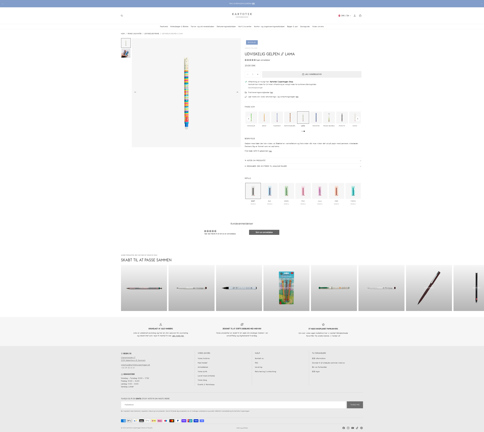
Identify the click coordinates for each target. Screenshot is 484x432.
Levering (258, 367)
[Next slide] (357, 118)
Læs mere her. (178, 336)
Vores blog (202, 380)
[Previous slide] (248, 118)
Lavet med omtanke (206, 376)
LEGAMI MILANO (251, 48)
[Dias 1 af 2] (125, 43)
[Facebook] (343, 427)
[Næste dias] (481, 3)
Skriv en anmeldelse (264, 232)
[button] (250, 60)
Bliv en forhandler (319, 367)
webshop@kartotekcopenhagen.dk (135, 365)
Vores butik (202, 372)
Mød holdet (202, 363)
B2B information (319, 358)
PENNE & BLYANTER (135, 34)
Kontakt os (259, 358)
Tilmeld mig (354, 405)
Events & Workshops (206, 384)
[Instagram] (348, 427)
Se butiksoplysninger (255, 88)
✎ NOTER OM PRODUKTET (255, 160)
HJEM (123, 34)
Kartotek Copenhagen (134, 428)
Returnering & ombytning (265, 372)
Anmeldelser (203, 367)
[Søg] (122, 15)
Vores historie (203, 358)
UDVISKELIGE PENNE (151, 34)
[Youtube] (352, 427)
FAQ (256, 363)
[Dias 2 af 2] (125, 53)
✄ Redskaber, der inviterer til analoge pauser (266, 166)
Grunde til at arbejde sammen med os (328, 363)
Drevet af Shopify (147, 428)
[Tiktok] (357, 427)
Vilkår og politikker (242, 428)
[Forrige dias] (3, 3)
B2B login (316, 372)
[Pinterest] (361, 427)
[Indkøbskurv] (360, 15)
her (270, 151)
